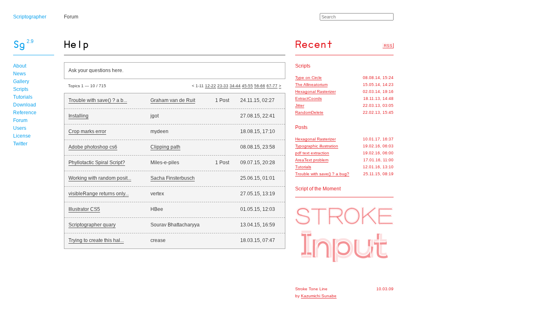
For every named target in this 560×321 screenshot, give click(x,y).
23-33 (222, 86)
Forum (71, 17)
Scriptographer (29, 17)
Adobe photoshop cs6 (92, 147)
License (22, 136)
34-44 (235, 86)
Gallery (21, 81)
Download (24, 105)
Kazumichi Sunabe (319, 296)
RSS (388, 45)
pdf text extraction (312, 153)
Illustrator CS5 (84, 209)
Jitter (299, 105)
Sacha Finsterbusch (172, 178)
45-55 (247, 86)
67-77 (272, 86)
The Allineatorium (311, 84)
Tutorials (22, 97)
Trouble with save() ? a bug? (322, 174)
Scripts (20, 89)
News (19, 74)
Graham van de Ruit (172, 100)
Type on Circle (308, 77)
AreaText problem (311, 160)
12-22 (210, 86)
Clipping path (165, 147)
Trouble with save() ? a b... (97, 100)
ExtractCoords (308, 98)
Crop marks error (87, 131)
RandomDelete (309, 112)
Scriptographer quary (92, 225)
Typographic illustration (316, 146)
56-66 (259, 86)
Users (19, 128)
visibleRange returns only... (98, 194)
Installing (78, 116)
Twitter (20, 144)
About (19, 66)
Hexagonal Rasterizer (315, 91)
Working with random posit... (99, 178)
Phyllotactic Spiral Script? (96, 162)
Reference (24, 112)
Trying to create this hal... (96, 240)
